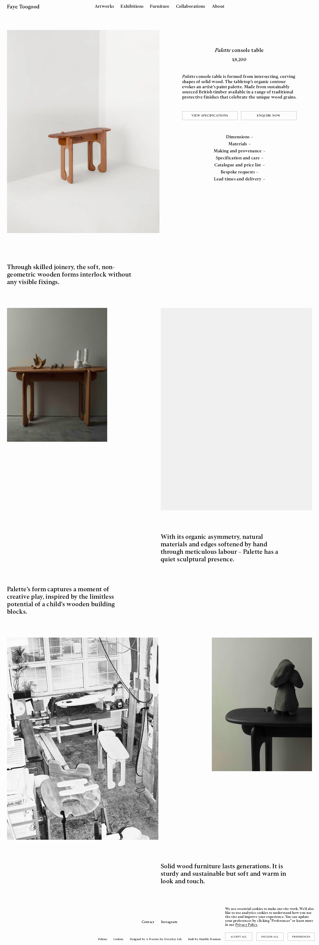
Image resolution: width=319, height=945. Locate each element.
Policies (102, 939)
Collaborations (190, 6)
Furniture (159, 6)
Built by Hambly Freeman (204, 939)
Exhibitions (132, 6)
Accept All (238, 936)
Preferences (301, 936)
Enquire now (269, 115)
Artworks (104, 6)
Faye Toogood (23, 6)
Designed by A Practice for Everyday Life (156, 939)
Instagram (169, 922)
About (218, 6)
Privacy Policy (246, 925)
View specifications (209, 115)
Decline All (269, 936)
